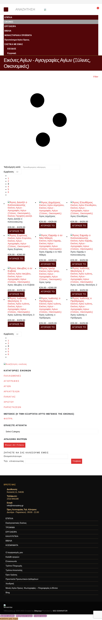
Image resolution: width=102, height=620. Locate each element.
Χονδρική (10, 584)
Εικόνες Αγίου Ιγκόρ (49, 271)
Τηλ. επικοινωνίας (14, 461)
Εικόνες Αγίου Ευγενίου (19, 238)
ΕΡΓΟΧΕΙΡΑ (10, 26)
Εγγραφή (11, 53)
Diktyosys (38, 611)
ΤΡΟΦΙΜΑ (10, 527)
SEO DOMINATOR (60, 611)
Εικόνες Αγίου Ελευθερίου (83, 205)
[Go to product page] (21, 203)
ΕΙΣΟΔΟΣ (11, 49)
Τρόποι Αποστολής (14, 570)
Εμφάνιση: (9, 172)
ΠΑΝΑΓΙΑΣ (10, 397)
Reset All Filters (14, 445)
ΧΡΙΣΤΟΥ (9, 402)
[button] (6, 9)
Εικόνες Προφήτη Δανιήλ (20, 216)
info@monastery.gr (15, 505)
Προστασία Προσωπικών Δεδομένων (22, 579)
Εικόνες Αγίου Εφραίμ (50, 240)
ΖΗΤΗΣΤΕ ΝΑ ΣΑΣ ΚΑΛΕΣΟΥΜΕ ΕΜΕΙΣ (26, 453)
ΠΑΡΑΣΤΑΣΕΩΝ (12, 407)
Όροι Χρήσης (11, 575)
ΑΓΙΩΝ (7, 386)
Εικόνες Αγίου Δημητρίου (51, 205)
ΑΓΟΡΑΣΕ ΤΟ (16, 231)
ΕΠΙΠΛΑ (8, 17)
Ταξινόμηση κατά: (12, 167)
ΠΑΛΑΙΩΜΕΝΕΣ (12, 376)
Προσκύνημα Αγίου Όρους (16, 40)
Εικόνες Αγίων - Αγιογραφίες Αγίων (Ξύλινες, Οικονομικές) (19, 210)
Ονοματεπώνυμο (13, 456)
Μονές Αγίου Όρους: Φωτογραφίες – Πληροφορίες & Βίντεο (32, 588)
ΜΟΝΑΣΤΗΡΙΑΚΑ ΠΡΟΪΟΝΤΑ (18, 35)
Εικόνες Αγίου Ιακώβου (19, 273)
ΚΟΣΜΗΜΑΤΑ (12, 545)
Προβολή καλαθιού (7, 616)
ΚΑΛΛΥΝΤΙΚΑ (12, 536)
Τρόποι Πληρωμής (14, 566)
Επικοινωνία (11, 561)
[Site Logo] (51, 9)
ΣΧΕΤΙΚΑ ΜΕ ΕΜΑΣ (13, 44)
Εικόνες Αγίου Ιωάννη (81, 273)
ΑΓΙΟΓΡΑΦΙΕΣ (11, 381)
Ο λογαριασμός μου (14, 552)
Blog (8, 592)
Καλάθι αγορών (12, 557)
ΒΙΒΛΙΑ (7, 31)
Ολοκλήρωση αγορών (24, 616)
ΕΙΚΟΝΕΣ (8, 22)
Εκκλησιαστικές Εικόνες (16, 523)
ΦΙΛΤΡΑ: (8, 419)
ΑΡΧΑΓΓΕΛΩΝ (12, 391)
